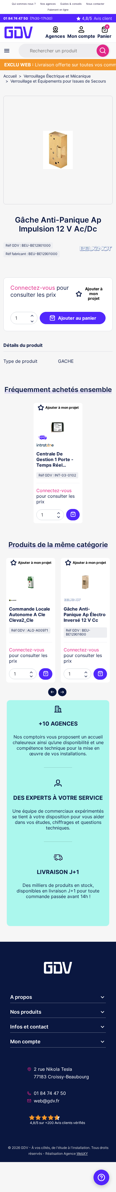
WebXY (82, 1153)
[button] (32, 320)
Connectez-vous (32, 287)
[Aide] (101, 1177)
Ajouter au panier (77, 318)
